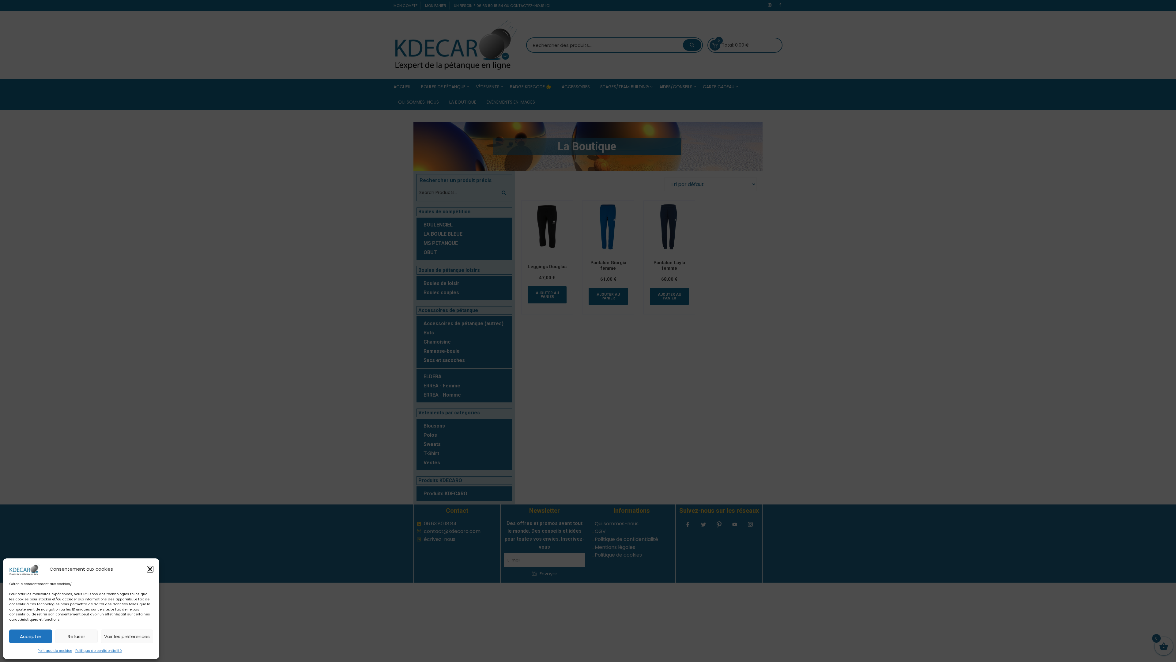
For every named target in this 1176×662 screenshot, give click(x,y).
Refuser (76, 636)
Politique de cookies (55, 650)
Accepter (30, 636)
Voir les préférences (127, 636)
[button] (150, 569)
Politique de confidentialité (98, 650)
